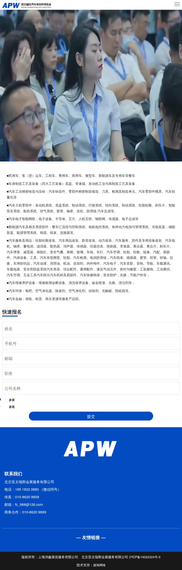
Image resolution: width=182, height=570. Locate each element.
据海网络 (99, 565)
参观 (12, 407)
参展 (12, 400)
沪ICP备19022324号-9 (144, 557)
